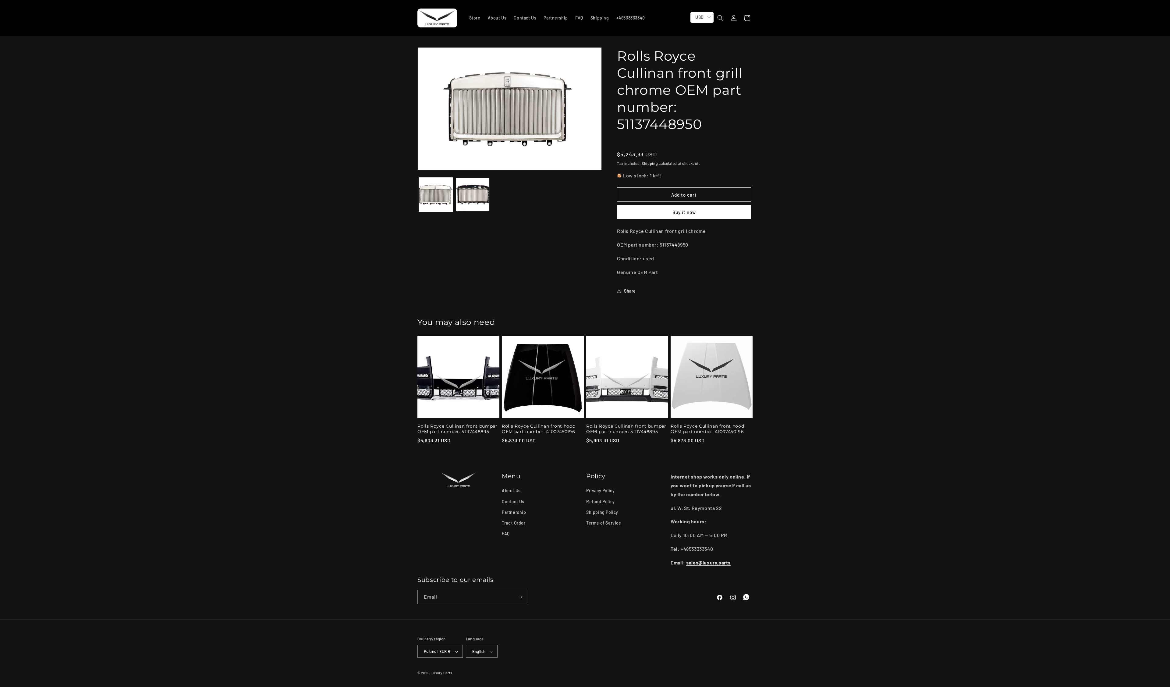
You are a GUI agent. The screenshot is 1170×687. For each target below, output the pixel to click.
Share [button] (630, 291)
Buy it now (684, 212)
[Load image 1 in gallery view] (436, 195)
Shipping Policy (602, 511)
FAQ (506, 533)
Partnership (514, 511)
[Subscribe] (520, 597)
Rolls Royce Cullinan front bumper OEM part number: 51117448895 (457, 428)
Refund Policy (600, 501)
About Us (511, 490)
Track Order (514, 522)
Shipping (650, 163)
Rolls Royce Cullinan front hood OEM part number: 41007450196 (538, 428)
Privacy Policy (600, 490)
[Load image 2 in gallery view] (473, 195)
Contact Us (513, 501)
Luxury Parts (441, 673)
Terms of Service (603, 522)
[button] (720, 18)
